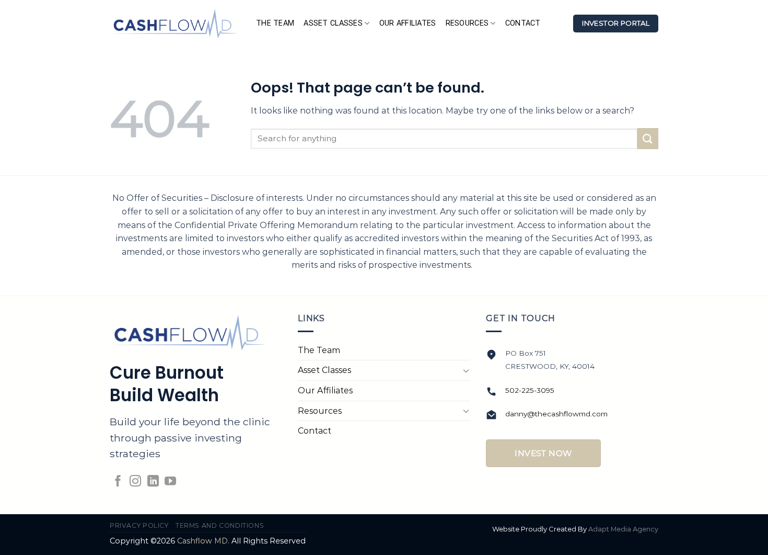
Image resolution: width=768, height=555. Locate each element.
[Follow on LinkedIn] (153, 482)
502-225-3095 (529, 390)
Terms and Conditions (220, 525)
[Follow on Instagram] (135, 482)
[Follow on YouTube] (170, 482)
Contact (523, 23)
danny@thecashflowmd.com (556, 414)
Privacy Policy (139, 525)
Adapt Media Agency (623, 529)
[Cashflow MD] (175, 23)
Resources (467, 23)
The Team (275, 23)
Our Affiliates (407, 23)
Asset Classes (333, 23)
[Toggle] (466, 370)
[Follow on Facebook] (118, 482)
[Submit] (647, 138)
